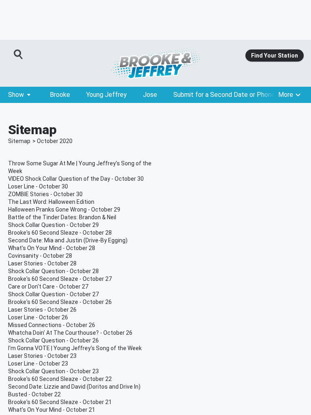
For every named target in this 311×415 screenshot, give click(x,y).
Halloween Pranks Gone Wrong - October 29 (64, 209)
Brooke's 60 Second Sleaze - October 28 (60, 232)
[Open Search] (18, 54)
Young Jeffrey (106, 94)
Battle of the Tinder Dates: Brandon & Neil (62, 217)
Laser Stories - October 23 (42, 356)
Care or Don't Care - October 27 (48, 286)
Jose (150, 94)
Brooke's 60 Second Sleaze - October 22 (60, 379)
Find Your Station (274, 55)
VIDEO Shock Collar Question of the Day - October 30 (76, 178)
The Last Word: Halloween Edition (51, 202)
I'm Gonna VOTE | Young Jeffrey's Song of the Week (75, 348)
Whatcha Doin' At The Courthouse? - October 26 (70, 332)
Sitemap (19, 141)
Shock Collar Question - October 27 (53, 294)
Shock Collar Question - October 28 (53, 271)
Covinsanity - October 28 (40, 255)
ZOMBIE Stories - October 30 (45, 194)
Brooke (60, 94)
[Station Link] (155, 63)
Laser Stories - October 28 (42, 263)
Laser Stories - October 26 (42, 309)
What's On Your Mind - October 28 (51, 248)
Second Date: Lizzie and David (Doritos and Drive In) (74, 386)
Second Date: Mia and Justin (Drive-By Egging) (68, 240)
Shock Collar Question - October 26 (53, 340)
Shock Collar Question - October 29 (53, 225)
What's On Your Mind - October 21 (51, 409)
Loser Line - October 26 (38, 317)
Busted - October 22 (34, 394)
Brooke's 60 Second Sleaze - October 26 (60, 302)
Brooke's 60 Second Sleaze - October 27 (60, 279)
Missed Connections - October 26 (51, 325)
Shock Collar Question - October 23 (53, 371)
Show (16, 94)
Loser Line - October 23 (38, 363)
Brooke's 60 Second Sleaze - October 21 (60, 402)
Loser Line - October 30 (38, 186)
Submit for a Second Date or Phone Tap (230, 94)
